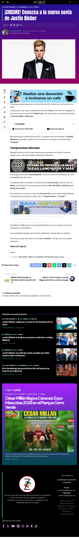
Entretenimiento (10, 7)
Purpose (57, 257)
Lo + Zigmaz (35, 7)
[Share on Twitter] (14, 25)
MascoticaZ (32, 394)
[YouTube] (13, 526)
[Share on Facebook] (11, 25)
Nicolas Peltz (49, 257)
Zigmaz (42, 394)
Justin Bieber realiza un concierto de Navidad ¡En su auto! (27, 323)
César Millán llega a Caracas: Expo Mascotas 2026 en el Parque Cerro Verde (34, 402)
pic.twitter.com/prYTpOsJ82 (23, 219)
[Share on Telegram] (4, 112)
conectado (23, 296)
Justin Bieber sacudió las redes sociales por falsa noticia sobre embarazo (25, 354)
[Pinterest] (18, 526)
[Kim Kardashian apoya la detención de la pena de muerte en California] (66, 370)
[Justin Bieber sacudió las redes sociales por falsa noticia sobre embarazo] (66, 354)
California (31, 257)
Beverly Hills (23, 257)
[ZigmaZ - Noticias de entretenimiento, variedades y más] (39, 2)
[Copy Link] (17, 25)
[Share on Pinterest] (49, 265)
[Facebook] (3, 526)
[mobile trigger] (4, 2)
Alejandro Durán (16, 31)
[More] (20, 25)
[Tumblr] (31, 526)
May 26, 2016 (45, 222)
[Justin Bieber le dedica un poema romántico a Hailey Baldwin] (66, 339)
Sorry (62, 257)
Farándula (24, 7)
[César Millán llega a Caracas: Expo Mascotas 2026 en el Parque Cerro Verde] (39, 431)
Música (34, 319)
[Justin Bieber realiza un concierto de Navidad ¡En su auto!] (66, 323)
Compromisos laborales (24, 129)
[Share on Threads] (4, 117)
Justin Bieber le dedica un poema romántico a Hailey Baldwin (27, 338)
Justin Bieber (39, 257)
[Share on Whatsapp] (4, 107)
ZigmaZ (9, 459)
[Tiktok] (36, 526)
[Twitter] (8, 526)
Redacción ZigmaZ (57, 129)
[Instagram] (23, 526)
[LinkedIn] (27, 526)
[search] (69, 2)
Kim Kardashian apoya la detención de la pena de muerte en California (25, 369)
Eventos (10, 394)
